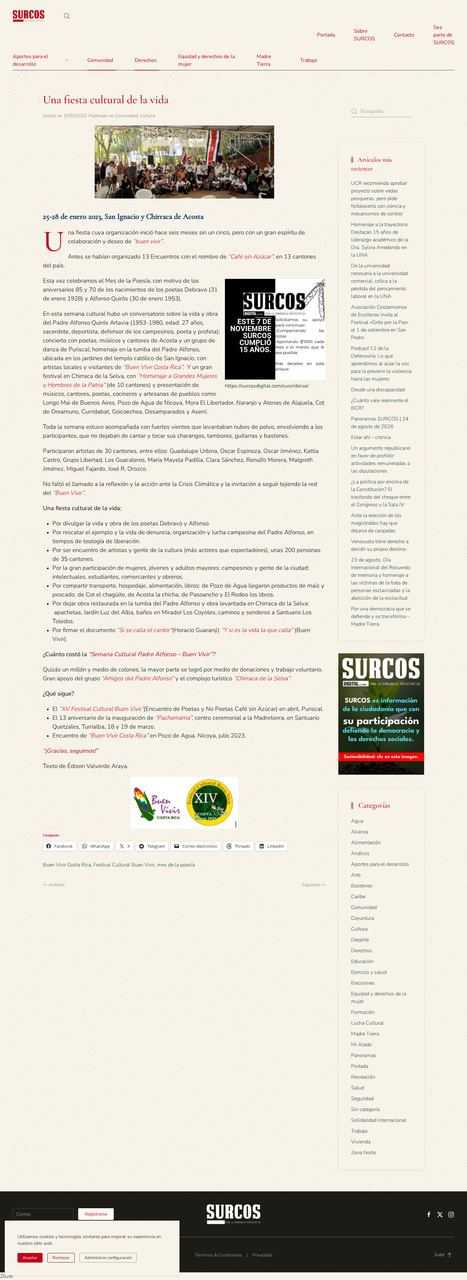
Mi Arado (361, 1044)
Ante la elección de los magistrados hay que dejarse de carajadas (376, 523)
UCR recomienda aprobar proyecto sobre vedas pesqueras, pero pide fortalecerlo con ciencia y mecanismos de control (379, 198)
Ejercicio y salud (369, 972)
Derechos (361, 950)
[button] (67, 16)
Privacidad (262, 1255)
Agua (357, 821)
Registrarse (96, 1214)
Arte (356, 875)
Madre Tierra (264, 60)
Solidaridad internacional (378, 1120)
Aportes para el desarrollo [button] (30, 60)
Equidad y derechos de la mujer (206, 60)
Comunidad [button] (100, 60)
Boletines (361, 885)
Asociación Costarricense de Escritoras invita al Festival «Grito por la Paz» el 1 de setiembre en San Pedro (380, 322)
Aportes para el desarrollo (380, 864)
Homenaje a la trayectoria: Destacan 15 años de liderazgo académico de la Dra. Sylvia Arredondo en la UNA (380, 240)
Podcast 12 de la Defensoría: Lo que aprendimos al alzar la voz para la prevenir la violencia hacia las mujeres (381, 363)
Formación (363, 1012)
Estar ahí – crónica (371, 437)
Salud (357, 1087)
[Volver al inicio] (28, 16)
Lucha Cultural (367, 1023)
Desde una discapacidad (378, 389)
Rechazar (61, 1258)
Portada (326, 34)
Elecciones (363, 983)
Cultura (147, 116)
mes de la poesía (176, 864)
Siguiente (311, 885)
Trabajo (308, 60)
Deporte (360, 939)
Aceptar (30, 1258)
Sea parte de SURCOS (443, 35)
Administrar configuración (108, 1258)
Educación (362, 961)
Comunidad (126, 116)
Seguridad (362, 1098)
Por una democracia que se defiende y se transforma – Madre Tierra (380, 616)
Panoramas (363, 1055)
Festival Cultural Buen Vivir (124, 864)
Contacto (404, 34)
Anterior (57, 885)
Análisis (360, 853)
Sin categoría (365, 1109)
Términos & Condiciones (218, 1255)
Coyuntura (362, 918)
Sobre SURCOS (364, 35)
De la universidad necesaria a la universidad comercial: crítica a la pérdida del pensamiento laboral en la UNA (379, 281)
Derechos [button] (146, 60)
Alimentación (366, 842)
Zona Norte (363, 1152)
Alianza (359, 831)
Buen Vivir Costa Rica (67, 864)
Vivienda (360, 1141)
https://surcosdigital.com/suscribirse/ (267, 385)
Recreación (363, 1077)
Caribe (358, 896)
